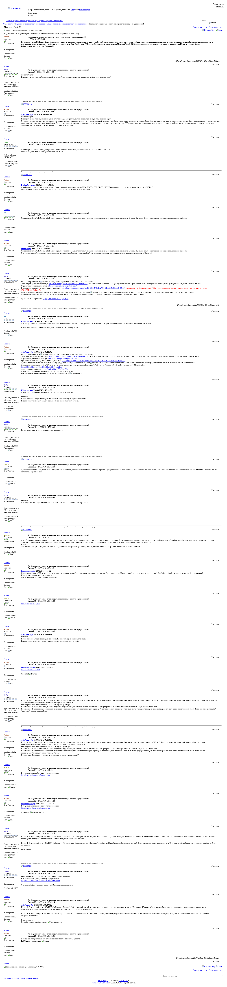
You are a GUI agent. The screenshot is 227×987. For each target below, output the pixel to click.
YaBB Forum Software (100, 983)
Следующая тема (215, 27)
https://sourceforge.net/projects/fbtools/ (62, 286)
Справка (15, 21)
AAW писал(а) (27, 115)
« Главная (7, 978)
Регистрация (84, 10)
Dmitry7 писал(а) (28, 185)
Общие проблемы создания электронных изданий (67, 24)
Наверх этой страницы (29, 978)
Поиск (21, 21)
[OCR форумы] (14, 8)
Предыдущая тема (200, 27)
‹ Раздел (15, 978)
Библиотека (57, 21)
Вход (73, 10)
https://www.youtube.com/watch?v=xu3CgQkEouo (40, 881)
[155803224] (26, 104)
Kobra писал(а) (27, 321)
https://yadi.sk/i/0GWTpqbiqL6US (55, 299)
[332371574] (26, 175)
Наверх (7, 67)
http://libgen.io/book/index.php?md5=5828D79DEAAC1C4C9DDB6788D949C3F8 (93, 288)
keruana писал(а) (28, 571)
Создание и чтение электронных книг (29, 24)
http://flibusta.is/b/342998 (30, 604)
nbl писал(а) (26, 249)
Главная (9, 21)
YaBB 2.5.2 (123, 981)
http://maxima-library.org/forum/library (35, 775)
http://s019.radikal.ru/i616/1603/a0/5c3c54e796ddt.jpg (41, 367)
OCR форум (8, 24)
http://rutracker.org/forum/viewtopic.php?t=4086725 (68, 284)
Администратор (45, 21)
